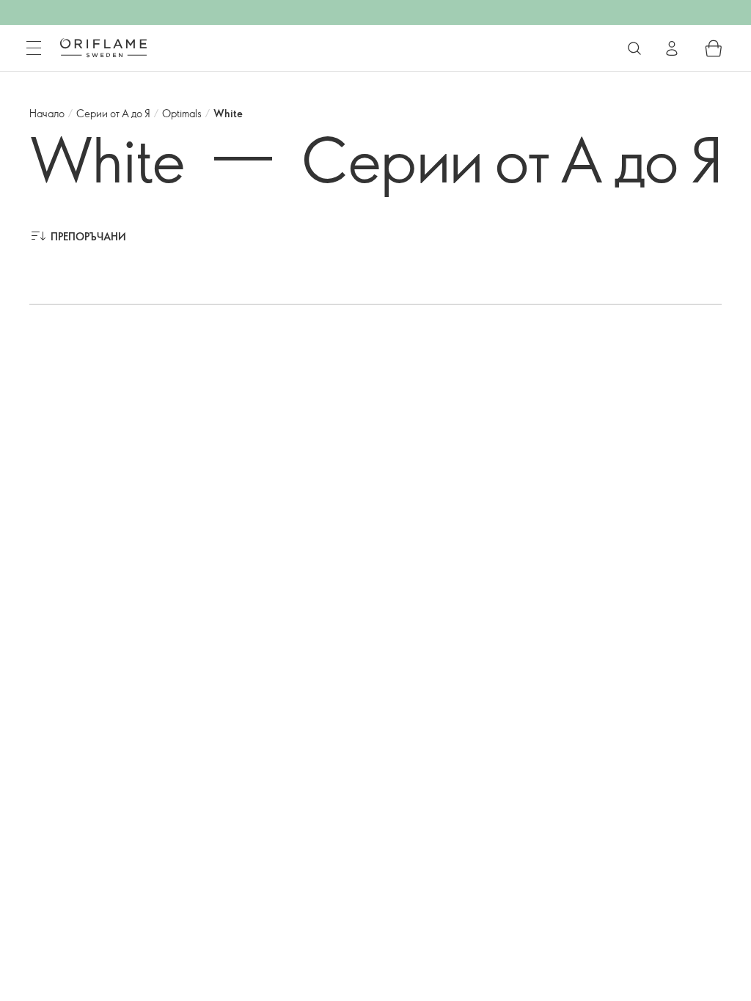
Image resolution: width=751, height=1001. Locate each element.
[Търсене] (634, 48)
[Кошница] (713, 48)
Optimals (182, 113)
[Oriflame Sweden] (103, 47)
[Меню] (33, 48)
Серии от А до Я (113, 113)
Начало (47, 113)
